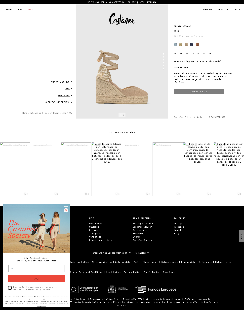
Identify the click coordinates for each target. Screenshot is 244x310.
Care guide (95, 236)
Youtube (178, 230)
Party (137, 262)
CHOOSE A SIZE (199, 91)
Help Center (95, 223)
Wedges (200, 117)
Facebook (179, 226)
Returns (93, 230)
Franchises (139, 233)
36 (181, 53)
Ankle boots (205, 262)
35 (175, 53)
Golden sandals (169, 262)
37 (187, 53)
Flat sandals (188, 262)
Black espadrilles (79, 262)
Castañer (178, 117)
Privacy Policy (132, 272)
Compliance (169, 272)
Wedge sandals (122, 262)
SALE (30, 9)
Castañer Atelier (142, 226)
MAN (20, 9)
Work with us (140, 230)
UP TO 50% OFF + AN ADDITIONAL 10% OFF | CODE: (122, 2)
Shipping (94, 226)
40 (204, 53)
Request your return (100, 240)
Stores (136, 236)
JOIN (36, 278)
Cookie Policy (151, 272)
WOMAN (9, 9)
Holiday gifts (223, 262)
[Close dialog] (66, 210)
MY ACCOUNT (224, 9)
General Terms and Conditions (86, 272)
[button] (163, 54)
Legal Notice (113, 272)
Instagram (179, 223)
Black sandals (150, 262)
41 (210, 53)
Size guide (95, 233)
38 (192, 53)
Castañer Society (142, 240)
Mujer (190, 117)
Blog (176, 233)
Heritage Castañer (143, 223)
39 (198, 53)
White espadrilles (102, 262)
